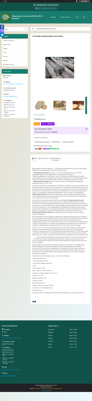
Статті (5, 52)
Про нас (5, 56)
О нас (77, 17)
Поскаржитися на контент (41, 388)
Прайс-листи (7, 44)
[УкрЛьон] (6, 17)
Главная (53, 17)
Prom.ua (55, 385)
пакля (71, 178)
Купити (37, 124)
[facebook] (33, 302)
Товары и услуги (65, 17)
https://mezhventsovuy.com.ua (10, 369)
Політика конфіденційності (55, 388)
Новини (5, 48)
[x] (35, 302)
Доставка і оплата (8, 64)
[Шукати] (26, 29)
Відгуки (5, 60)
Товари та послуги (8, 40)
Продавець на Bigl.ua (46, 387)
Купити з (44, 124)
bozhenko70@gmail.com (10, 96)
